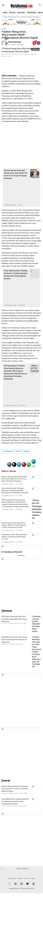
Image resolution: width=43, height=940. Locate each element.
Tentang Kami (12, 878)
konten (18, 451)
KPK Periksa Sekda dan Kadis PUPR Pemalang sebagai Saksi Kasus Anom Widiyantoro (14, 619)
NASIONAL (21, 13)
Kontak (26, 878)
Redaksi (20, 878)
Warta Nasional (14, 42)
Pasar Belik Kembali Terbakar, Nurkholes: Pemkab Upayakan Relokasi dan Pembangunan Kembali (16, 274)
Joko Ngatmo (8, 451)
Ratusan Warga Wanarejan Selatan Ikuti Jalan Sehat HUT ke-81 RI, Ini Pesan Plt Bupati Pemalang (16, 174)
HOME (5, 13)
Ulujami (26, 451)
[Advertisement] (21, 66)
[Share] (38, 43)
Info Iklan (32, 878)
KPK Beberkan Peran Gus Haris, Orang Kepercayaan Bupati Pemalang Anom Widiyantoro (14, 639)
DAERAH (12, 13)
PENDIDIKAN (31, 13)
